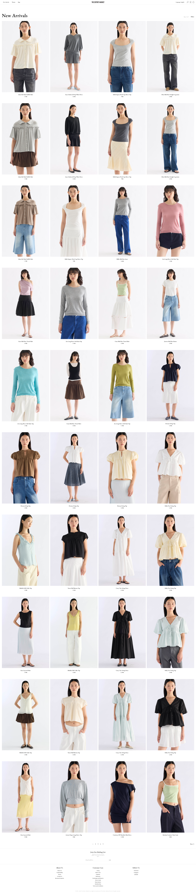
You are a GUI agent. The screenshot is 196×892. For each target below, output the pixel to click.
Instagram (136, 872)
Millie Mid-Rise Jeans (122, 259)
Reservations (98, 882)
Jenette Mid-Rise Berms (170, 341)
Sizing (98, 870)
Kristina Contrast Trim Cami (170, 835)
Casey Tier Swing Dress (122, 588)
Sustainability (60, 872)
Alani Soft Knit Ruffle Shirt (25, 94)
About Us (59, 870)
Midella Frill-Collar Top (25, 588)
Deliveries (98, 876)
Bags (19, 2)
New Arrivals (6, 2)
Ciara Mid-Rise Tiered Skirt (25, 341)
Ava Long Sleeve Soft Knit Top (170, 259)
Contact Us (59, 876)
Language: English (180, 2)
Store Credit (98, 880)
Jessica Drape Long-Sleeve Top (74, 835)
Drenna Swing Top (170, 423)
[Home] (98, 2)
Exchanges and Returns (98, 878)
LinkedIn (136, 874)
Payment (98, 874)
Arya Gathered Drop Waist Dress (74, 94)
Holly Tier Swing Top (170, 506)
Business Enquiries (59, 878)
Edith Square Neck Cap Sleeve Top (122, 94)
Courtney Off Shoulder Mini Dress (122, 835)
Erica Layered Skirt (26, 670)
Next (191, 844)
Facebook (136, 870)
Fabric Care (98, 872)
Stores (59, 874)
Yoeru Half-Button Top (74, 588)
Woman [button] (14, 2)
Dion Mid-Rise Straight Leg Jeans (170, 94)
